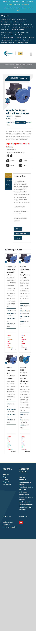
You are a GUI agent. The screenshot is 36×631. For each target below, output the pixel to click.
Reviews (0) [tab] (8, 186)
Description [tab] (9, 176)
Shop (11, 65)
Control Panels (5, 24)
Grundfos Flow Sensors (8, 27)
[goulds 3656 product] (18, 93)
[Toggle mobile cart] (31, 55)
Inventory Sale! (6, 32)
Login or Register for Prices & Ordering (10, 341)
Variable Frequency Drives (24, 37)
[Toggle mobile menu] (31, 53)
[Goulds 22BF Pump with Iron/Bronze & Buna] (25, 258)
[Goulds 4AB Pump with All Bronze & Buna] (11, 258)
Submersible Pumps (7, 37)
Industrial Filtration (18, 29)
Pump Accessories (7, 35)
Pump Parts (19, 35)
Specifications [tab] (9, 180)
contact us (20, 122)
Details (14, 349)
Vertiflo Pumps (6, 40)
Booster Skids (21, 19)
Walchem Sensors (22, 42)
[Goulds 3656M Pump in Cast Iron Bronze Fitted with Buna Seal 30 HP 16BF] (25, 359)
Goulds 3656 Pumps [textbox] (16, 78)
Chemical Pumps (20, 22)
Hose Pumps (5, 29)
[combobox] (17, 78)
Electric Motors (17, 24)
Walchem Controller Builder (21, 40)
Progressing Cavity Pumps (21, 32)
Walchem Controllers (7, 42)
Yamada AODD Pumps (8, 19)
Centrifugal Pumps (7, 22)
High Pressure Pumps (25, 27)
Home (6, 65)
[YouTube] (21, 522)
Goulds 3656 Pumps (18, 152)
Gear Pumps (28, 24)
